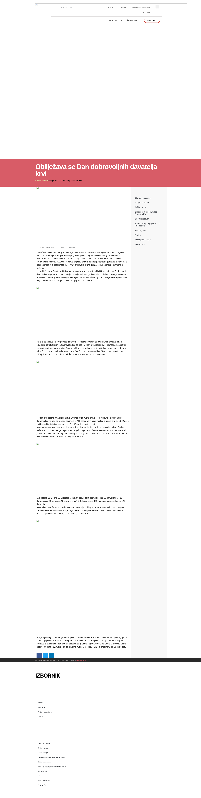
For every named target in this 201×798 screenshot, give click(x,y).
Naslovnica (115, 20)
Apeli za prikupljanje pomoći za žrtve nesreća (147, 225)
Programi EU (140, 244)
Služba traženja (141, 207)
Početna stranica (41, 181)
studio (81, 660)
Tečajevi (138, 235)
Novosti (111, 7)
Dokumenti (123, 7)
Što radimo (133, 20)
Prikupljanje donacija (143, 240)
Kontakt (146, 13)
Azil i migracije (140, 230)
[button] (157, 6)
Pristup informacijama (141, 7)
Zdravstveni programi (143, 198)
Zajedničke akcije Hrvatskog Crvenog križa (146, 213)
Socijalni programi (142, 203)
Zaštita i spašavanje (143, 219)
